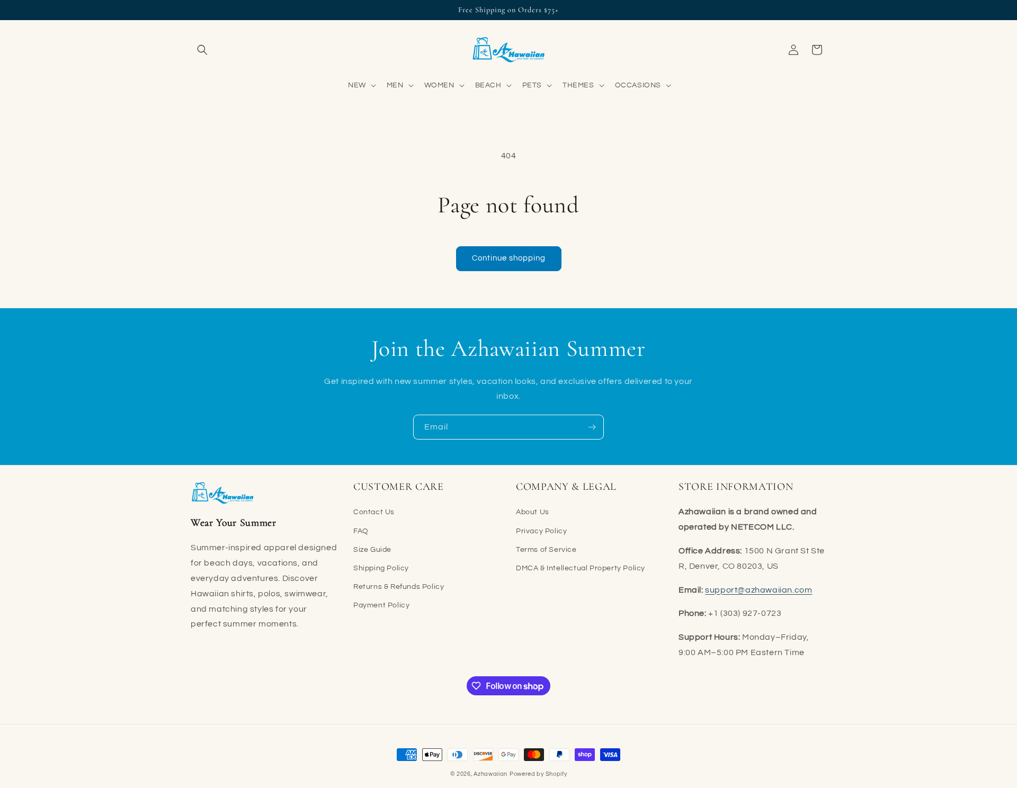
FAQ (361, 531)
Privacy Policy (541, 531)
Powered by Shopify (538, 774)
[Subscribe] (591, 427)
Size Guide (372, 549)
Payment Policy (381, 605)
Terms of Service (546, 549)
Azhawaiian (490, 774)
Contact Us (374, 512)
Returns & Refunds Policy (398, 586)
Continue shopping (509, 258)
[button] (202, 49)
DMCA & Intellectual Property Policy (580, 568)
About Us (532, 512)
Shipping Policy (381, 568)
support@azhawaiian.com (758, 590)
